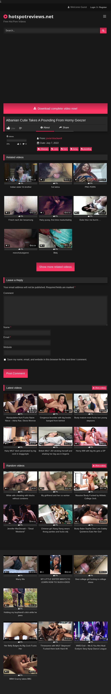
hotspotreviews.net (30, 16)
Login (92, 7)
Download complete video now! (57, 108)
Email (7, 337)
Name (7, 327)
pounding (87, 149)
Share (65, 127)
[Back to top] (102, 686)
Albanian (44, 149)
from (65, 149)
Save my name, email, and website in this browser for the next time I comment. (47, 359)
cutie (56, 149)
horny (75, 149)
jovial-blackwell (54, 138)
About (46, 127)
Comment (8, 293)
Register (103, 7)
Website (7, 347)
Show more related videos (55, 266)
